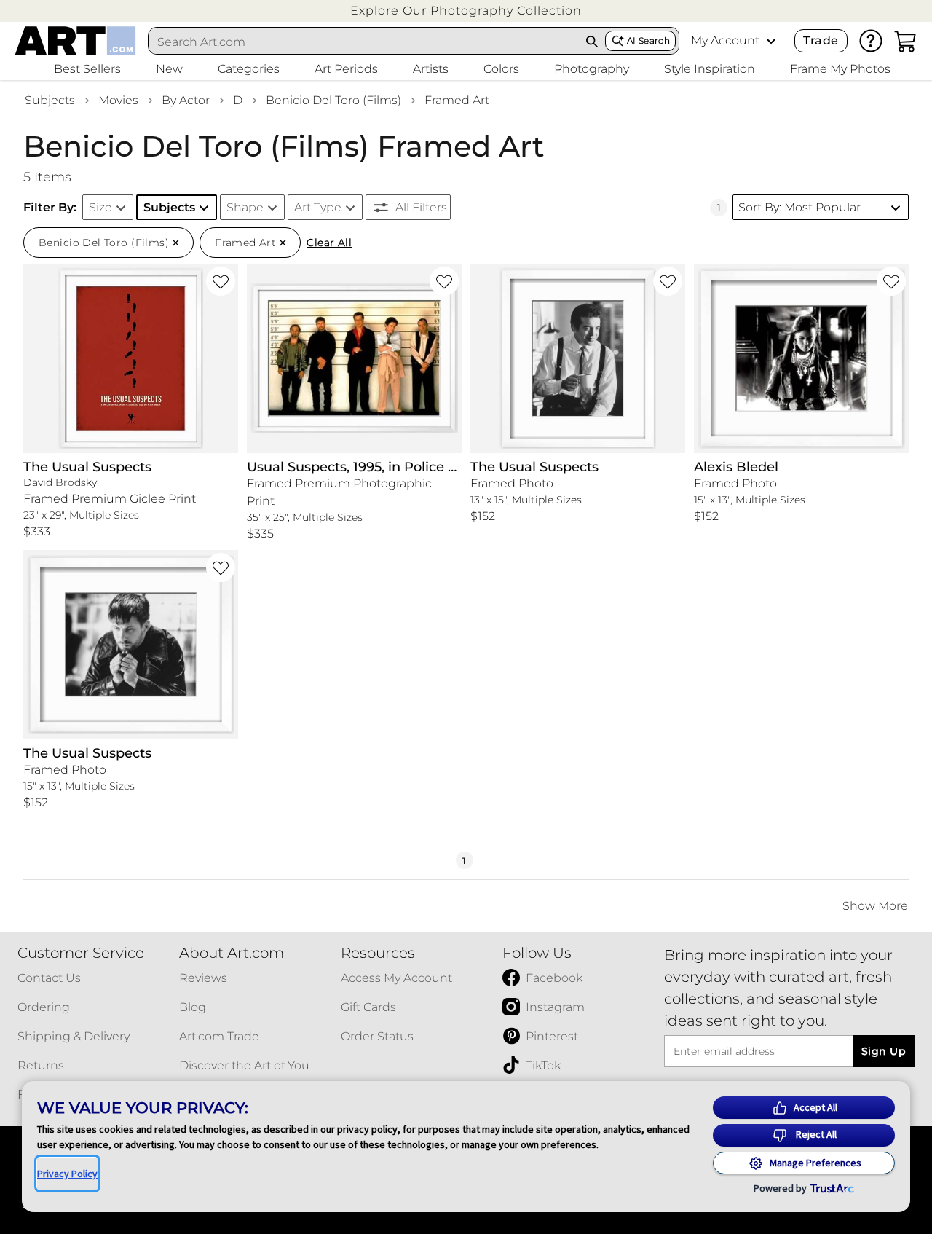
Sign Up (883, 1051)
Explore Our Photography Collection (466, 10)
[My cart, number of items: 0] (905, 40)
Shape (245, 207)
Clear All (329, 242)
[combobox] (364, 41)
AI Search (648, 40)
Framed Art (456, 100)
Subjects (50, 100)
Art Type (317, 207)
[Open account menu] (771, 41)
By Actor (186, 100)
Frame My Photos (840, 69)
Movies (118, 100)
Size (100, 207)
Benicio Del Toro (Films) (333, 100)
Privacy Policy (67, 1173)
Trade (820, 40)
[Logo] (75, 40)
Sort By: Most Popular (799, 207)
